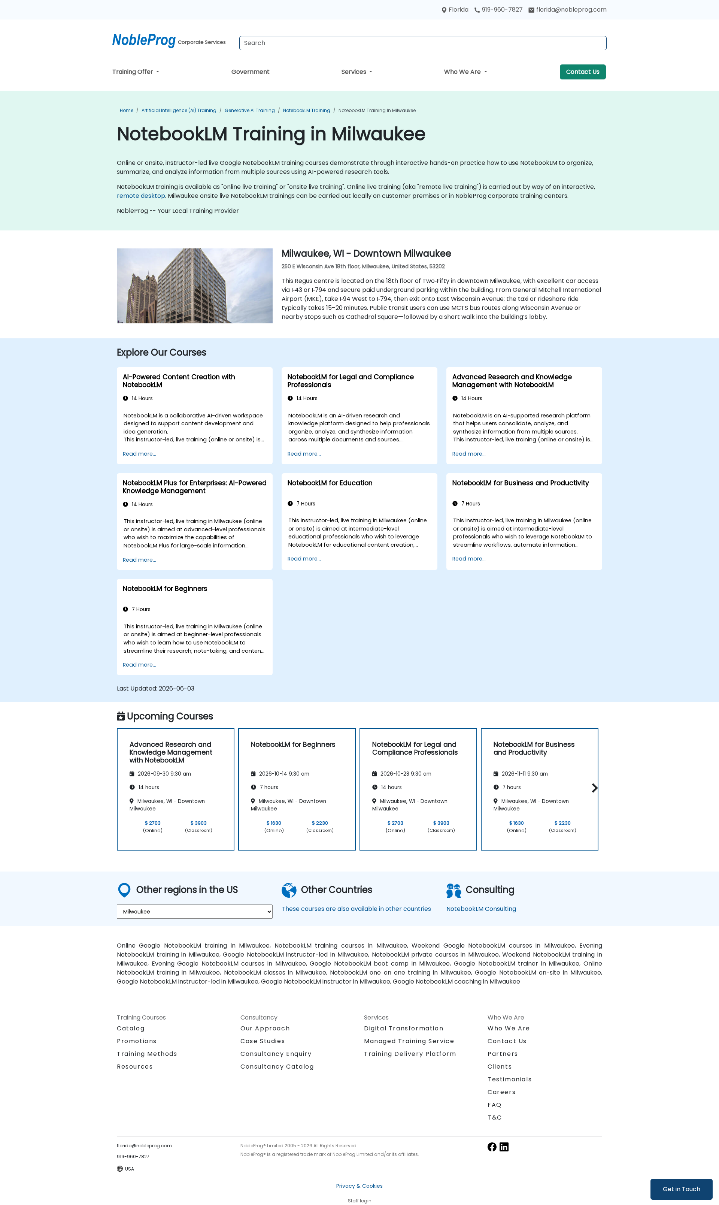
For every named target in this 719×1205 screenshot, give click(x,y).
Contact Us (583, 71)
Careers (502, 1092)
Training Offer (133, 71)
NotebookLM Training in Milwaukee (377, 110)
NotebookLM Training (306, 110)
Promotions (137, 1041)
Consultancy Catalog (277, 1066)
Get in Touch (681, 1189)
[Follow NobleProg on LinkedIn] (504, 1146)
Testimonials (510, 1079)
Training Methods (147, 1054)
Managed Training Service (409, 1041)
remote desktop (141, 195)
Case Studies (262, 1041)
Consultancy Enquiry (276, 1054)
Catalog (131, 1028)
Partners (503, 1054)
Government (250, 71)
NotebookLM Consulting (481, 908)
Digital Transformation (403, 1028)
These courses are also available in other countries (356, 908)
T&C (495, 1117)
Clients (500, 1066)
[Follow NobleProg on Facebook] (492, 1146)
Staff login (359, 1201)
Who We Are (463, 71)
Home (126, 110)
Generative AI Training (250, 110)
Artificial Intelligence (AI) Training (179, 110)
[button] (593, 787)
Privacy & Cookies (359, 1186)
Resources (135, 1066)
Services (355, 71)
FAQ (495, 1104)
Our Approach (265, 1028)
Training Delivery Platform (410, 1054)
